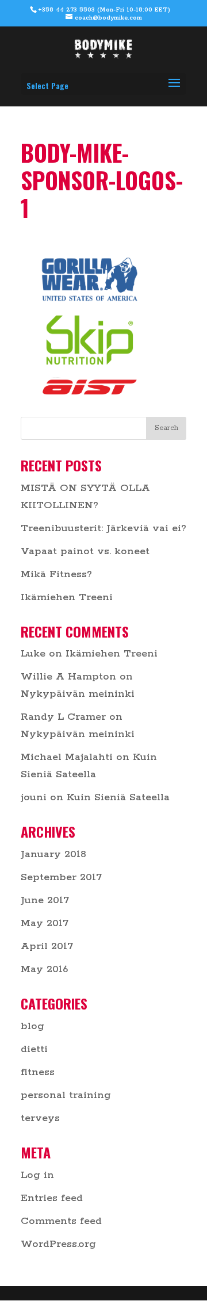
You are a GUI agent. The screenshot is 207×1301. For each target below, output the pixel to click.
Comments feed (61, 1221)
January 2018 (53, 854)
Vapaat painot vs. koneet (85, 551)
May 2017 (44, 923)
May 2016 (44, 969)
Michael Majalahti (67, 757)
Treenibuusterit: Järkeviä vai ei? (103, 528)
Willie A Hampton (68, 676)
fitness (38, 1072)
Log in (37, 1175)
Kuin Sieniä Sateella (118, 797)
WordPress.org (58, 1244)
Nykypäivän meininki (78, 694)
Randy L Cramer (63, 717)
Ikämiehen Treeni (67, 597)
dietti (34, 1049)
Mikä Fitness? (56, 574)
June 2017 (45, 900)
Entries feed (52, 1198)
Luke (33, 653)
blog (32, 1026)
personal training (66, 1095)
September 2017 (61, 877)
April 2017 (47, 946)
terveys (40, 1118)
